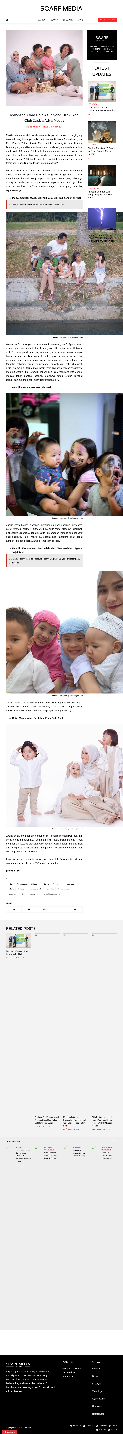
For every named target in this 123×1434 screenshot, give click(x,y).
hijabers (45, 884)
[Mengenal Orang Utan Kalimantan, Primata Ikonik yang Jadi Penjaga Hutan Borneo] (75, 1023)
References (93, 145)
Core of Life (93, 188)
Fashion (41, 20)
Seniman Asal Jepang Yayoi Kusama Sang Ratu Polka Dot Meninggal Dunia (47, 1120)
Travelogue (98, 1391)
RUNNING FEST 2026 (107, 20)
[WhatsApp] (75, 910)
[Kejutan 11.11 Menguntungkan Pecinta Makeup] (67, 1236)
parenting (50, 889)
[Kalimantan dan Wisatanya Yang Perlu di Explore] (38, 1236)
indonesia (69, 884)
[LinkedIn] (44, 910)
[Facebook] (14, 910)
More (80, 20)
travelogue (49, 1150)
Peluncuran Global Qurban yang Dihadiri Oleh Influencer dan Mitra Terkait (23, 1155)
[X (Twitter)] (29, 910)
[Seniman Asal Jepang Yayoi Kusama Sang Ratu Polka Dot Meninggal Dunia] (47, 1023)
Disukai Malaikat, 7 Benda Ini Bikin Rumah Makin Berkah (101, 151)
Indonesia (48, 1147)
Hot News (58, 127)
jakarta (11, 889)
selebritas (12, 894)
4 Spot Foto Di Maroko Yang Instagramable (106, 1155)
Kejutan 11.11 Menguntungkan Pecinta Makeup (79, 1153)
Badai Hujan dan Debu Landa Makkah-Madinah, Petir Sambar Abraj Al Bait (101, 238)
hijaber (34, 884)
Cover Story (98, 1398)
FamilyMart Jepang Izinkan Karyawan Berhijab (102, 109)
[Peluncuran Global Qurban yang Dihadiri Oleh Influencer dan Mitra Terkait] (9, 1236)
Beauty (54, 20)
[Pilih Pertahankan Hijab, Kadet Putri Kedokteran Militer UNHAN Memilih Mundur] (104, 1023)
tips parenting (34, 894)
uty (98, 1376)
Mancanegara (107, 1147)
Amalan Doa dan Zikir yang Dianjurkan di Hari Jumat (100, 194)
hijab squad (22, 884)
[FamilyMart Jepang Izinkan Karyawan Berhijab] (18, 940)
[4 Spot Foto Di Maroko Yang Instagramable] (95, 1236)
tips (22, 894)
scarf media (63, 889)
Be (93, 1376)
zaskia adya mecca (52, 894)
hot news (57, 884)
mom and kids (35, 889)
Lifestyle (68, 20)
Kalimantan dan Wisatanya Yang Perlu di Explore (50, 1155)
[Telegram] (59, 910)
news (90, 232)
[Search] (7, 20)
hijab (10, 884)
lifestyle (21, 889)
